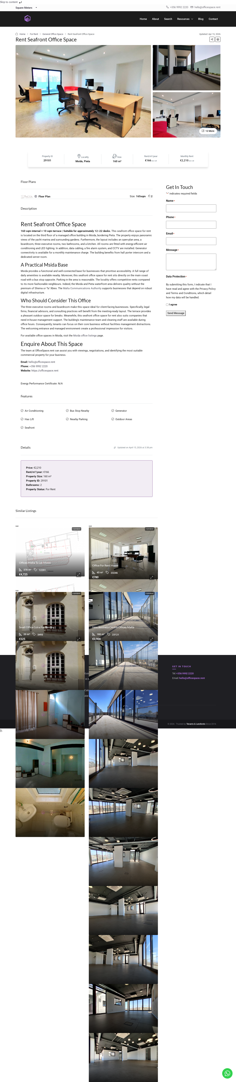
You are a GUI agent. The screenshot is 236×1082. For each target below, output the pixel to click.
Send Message (175, 313)
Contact (213, 19)
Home (143, 19)
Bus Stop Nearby (79, 410)
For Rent (34, 34)
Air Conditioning (34, 410)
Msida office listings (85, 335)
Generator (121, 410)
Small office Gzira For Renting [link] (36, 627)
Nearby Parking (78, 419)
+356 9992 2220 (38, 366)
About (155, 19)
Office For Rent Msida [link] (105, 565)
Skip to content (9, 2)
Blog (201, 19)
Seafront (30, 427)
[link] (50, 551)
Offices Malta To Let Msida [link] (35, 562)
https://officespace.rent (44, 370)
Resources (183, 19)
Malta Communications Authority (82, 288)
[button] (212, 39)
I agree (173, 304)
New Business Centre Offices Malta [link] (113, 627)
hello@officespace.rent (42, 362)
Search (168, 19)
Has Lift (29, 419)
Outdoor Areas (123, 419)
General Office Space (53, 34)
